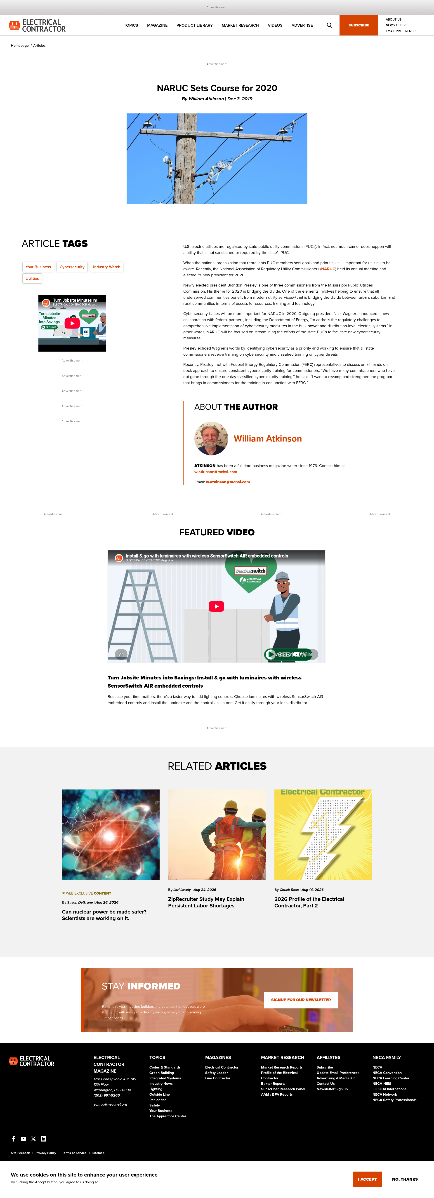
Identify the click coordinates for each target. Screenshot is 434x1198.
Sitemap (98, 1153)
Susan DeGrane (80, 902)
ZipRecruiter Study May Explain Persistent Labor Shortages (206, 902)
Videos (275, 25)
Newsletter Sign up (332, 1089)
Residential (158, 1100)
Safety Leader (216, 1073)
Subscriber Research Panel (283, 1089)
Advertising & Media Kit (336, 1078)
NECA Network (385, 1094)
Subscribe (359, 25)
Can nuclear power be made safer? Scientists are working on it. (104, 915)
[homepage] (37, 25)
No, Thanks (405, 1179)
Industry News (161, 1083)
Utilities (32, 278)
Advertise (302, 25)
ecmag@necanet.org (110, 1104)
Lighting (155, 1089)
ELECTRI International (390, 1089)
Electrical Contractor (221, 1067)
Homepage (20, 45)
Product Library (195, 25)
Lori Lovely (182, 890)
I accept (367, 1179)
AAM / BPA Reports (277, 1094)
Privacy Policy (46, 1153)
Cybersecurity (72, 266)
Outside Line (159, 1094)
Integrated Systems (165, 1078)
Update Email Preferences (338, 1073)
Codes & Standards (165, 1067)
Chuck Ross (290, 890)
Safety (154, 1105)
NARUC (328, 268)
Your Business (38, 266)
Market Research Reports (282, 1067)
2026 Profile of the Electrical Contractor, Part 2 (309, 902)
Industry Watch (106, 266)
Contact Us (326, 1083)
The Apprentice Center (167, 1116)
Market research (240, 25)
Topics (131, 25)
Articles (39, 45)
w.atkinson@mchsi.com (215, 471)
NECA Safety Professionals (395, 1100)
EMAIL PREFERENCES (401, 31)
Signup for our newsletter (301, 1000)
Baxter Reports (273, 1083)
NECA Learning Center (391, 1078)
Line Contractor (217, 1078)
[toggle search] (330, 25)
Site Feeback (20, 1153)
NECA (377, 1067)
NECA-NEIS (382, 1083)
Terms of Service (74, 1153)
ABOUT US (393, 19)
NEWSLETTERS (396, 25)
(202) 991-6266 (107, 1095)
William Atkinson (268, 438)
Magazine (157, 25)
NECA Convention (387, 1073)
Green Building (161, 1073)
